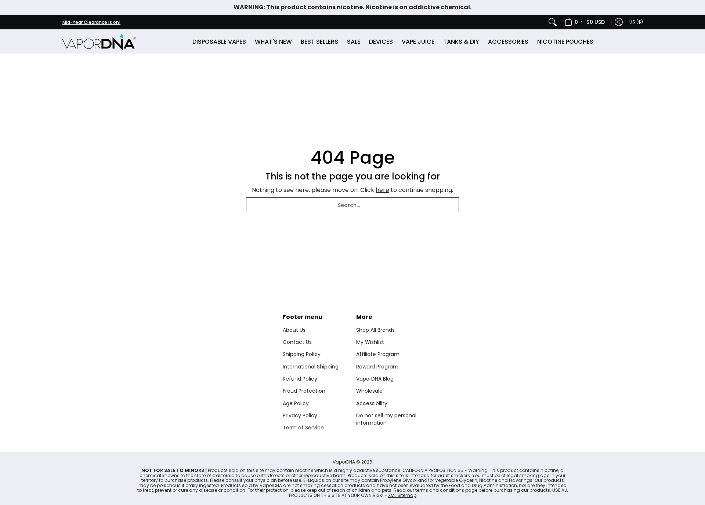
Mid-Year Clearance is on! (91, 22)
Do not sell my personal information (386, 419)
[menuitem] (585, 22)
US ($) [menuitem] (636, 22)
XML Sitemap (402, 495)
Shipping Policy (302, 354)
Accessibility (371, 403)
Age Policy (296, 403)
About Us (294, 330)
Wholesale (369, 391)
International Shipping (311, 366)
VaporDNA (344, 462)
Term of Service (303, 427)
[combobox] (352, 204)
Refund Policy (300, 378)
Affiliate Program (378, 354)
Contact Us (297, 342)
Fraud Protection (304, 391)
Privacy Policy (300, 415)
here (382, 190)
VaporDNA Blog (375, 378)
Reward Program (377, 366)
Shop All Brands (375, 330)
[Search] (552, 22)
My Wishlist (370, 342)
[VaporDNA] (99, 41)
